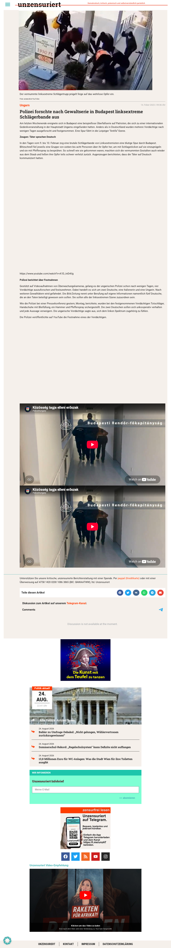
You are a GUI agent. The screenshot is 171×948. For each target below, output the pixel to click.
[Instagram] (105, 856)
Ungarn (25, 105)
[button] (8, 4)
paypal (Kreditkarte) (128, 578)
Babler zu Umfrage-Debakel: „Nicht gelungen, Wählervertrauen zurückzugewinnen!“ (78, 733)
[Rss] (85, 856)
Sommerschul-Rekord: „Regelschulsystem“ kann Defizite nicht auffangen (85, 747)
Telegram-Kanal (76, 603)
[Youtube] (95, 856)
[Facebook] (65, 856)
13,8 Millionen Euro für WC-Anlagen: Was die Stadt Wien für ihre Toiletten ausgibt (85, 760)
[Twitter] (75, 856)
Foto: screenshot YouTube (29, 99)
